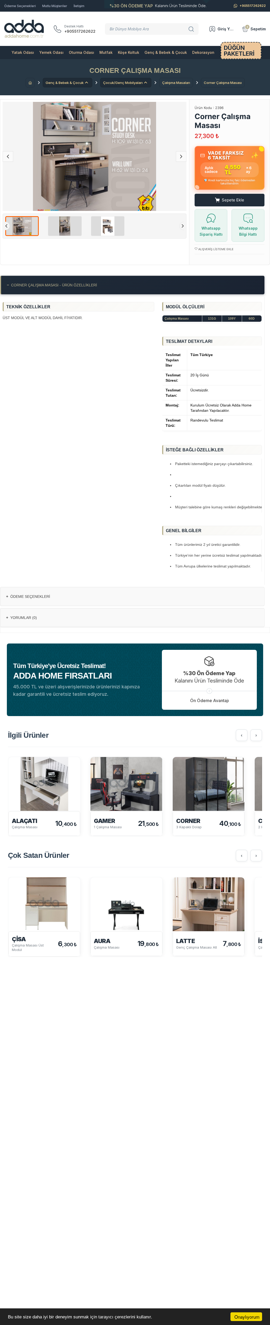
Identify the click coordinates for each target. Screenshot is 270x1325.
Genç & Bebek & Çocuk (165, 52)
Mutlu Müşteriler (54, 6)
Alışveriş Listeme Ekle (215, 249)
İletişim (79, 6)
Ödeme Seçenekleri (20, 6)
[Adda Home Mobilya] (24, 29)
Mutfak (106, 52)
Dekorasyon (203, 52)
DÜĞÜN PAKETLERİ (239, 50)
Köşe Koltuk (128, 52)
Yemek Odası (51, 52)
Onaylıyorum (246, 1316)
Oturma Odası (81, 52)
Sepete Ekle (233, 199)
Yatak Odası (23, 52)
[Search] (192, 29)
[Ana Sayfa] (30, 82)
